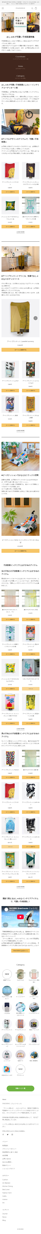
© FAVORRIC (20, 1229)
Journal (4, 1214)
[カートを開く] (36, 8)
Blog (4, 1220)
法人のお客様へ (7, 1162)
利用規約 (5, 1145)
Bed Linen (6, 1189)
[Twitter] (7, 1134)
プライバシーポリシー (9, 1149)
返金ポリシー (6, 1165)
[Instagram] (12, 1134)
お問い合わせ (6, 1159)
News (4, 1217)
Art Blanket (6, 1183)
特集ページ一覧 (20, 1088)
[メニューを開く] (3, 8)
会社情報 (5, 1155)
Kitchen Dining (7, 1186)
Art (3, 1203)
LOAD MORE (20, 232)
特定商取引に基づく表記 (10, 1152)
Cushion (5, 1180)
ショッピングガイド (8, 1168)
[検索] (32, 8)
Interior (4, 1199)
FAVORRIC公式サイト (20, 951)
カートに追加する (10, 192)
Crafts (4, 1196)
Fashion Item (7, 1193)
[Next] (36, 318)
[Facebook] (3, 1134)
